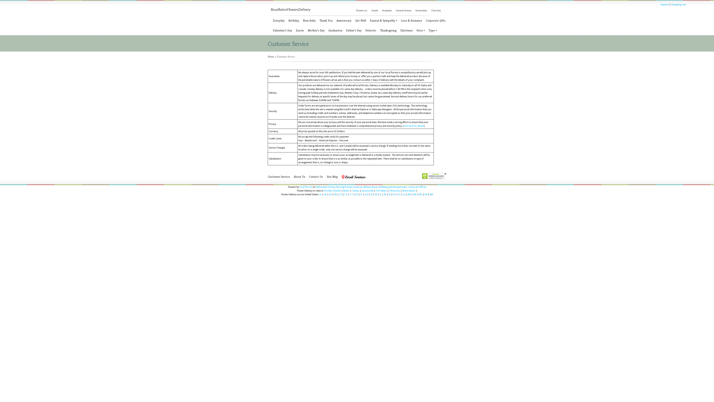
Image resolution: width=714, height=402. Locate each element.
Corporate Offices (417, 187)
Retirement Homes (325, 187)
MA (420, 194)
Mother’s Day (316, 30)
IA (390, 194)
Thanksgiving (388, 30)
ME (409, 194)
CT (351, 194)
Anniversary (343, 21)
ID (376, 194)
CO (346, 194)
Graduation (335, 30)
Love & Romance (411, 21)
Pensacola (394, 190)
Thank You (326, 21)
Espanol (665, 4)
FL (361, 194)
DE (356, 194)
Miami (346, 190)
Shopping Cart (678, 4)
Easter (300, 30)
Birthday (293, 21)
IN (385, 194)
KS (394, 194)
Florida (327, 190)
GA (366, 194)
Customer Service (279, 177)
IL (381, 194)
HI (371, 194)
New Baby (309, 21)
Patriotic (370, 30)
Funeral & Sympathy (383, 21)
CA (340, 194)
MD (415, 194)
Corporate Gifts (436, 21)
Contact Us (316, 177)
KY (399, 194)
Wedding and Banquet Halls (393, 187)
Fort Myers (381, 190)
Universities (421, 10)
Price (420, 30)
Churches (436, 10)
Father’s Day (354, 30)
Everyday (279, 21)
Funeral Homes (403, 10)
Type (433, 30)
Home (271, 56)
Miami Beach (408, 190)
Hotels (375, 10)
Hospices (357, 187)
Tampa (355, 190)
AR (335, 194)
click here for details (413, 126)
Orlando (336, 190)
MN (431, 194)
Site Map (332, 177)
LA (404, 194)
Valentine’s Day (282, 30)
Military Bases (371, 187)
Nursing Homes (344, 187)
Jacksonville (368, 190)
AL (320, 194)
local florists (306, 187)
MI (426, 194)
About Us (299, 177)
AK (325, 194)
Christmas (406, 30)
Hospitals (387, 10)
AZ (330, 194)
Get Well (360, 21)
